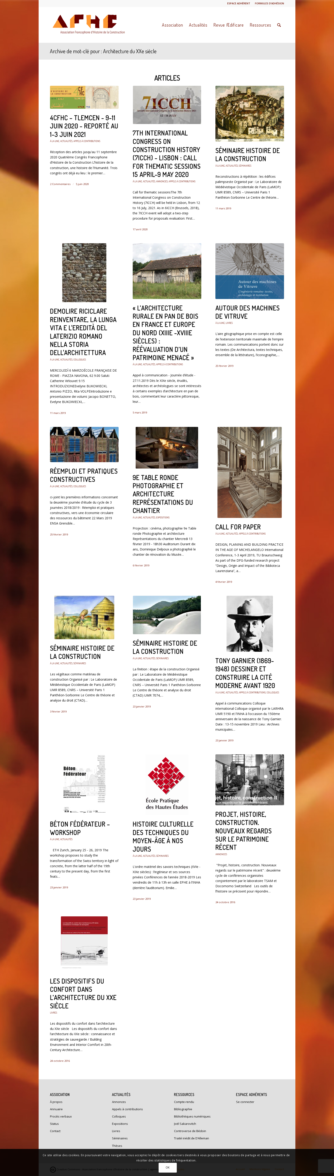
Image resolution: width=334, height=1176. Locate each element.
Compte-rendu (184, 1102)
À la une (54, 141)
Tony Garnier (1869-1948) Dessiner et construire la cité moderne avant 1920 (245, 672)
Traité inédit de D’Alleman (191, 1138)
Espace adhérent (238, 3)
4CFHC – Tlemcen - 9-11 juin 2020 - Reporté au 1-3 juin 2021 (84, 126)
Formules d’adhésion (269, 3)
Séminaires (245, 165)
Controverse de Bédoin (190, 1131)
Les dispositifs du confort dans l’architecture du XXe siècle (83, 993)
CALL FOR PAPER (238, 527)
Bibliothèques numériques (192, 1116)
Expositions (162, 517)
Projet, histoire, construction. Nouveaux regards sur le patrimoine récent (243, 831)
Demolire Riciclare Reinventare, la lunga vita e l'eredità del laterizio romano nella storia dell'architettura (83, 332)
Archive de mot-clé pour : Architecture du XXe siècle (103, 51)
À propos (56, 1102)
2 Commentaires (60, 184)
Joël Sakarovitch (185, 1124)
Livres (229, 322)
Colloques (79, 359)
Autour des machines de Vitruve (247, 312)
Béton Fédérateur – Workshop (80, 828)
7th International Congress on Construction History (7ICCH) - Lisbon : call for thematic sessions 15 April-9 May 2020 (167, 153)
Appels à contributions (86, 141)
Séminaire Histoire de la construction (247, 154)
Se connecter (245, 1102)
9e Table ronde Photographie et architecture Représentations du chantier (163, 494)
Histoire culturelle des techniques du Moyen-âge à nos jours (163, 836)
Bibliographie (183, 1109)
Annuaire (56, 1109)
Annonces (162, 181)
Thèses (117, 1146)
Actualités (66, 141)
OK (168, 1167)
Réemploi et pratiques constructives (84, 475)
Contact (55, 1131)
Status (54, 1124)
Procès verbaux (61, 1116)
